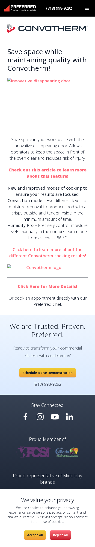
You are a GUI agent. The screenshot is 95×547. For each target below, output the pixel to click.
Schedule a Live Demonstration (48, 372)
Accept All (35, 535)
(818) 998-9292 (59, 8)
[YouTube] (25, 416)
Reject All (60, 535)
